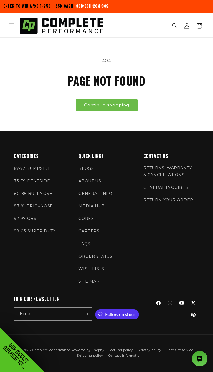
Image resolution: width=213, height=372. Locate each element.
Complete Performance (51, 350)
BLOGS (86, 168)
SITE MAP (89, 281)
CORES (86, 218)
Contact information (125, 356)
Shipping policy (90, 356)
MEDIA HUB (91, 206)
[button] (12, 26)
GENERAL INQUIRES (165, 187)
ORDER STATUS (95, 256)
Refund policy (121, 350)
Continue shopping (106, 105)
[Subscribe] (86, 314)
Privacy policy (149, 350)
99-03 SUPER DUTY (35, 231)
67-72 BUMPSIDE (32, 168)
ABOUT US (89, 180)
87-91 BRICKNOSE (33, 206)
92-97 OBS (25, 218)
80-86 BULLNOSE (33, 193)
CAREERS (88, 231)
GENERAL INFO (95, 193)
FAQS (84, 243)
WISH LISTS (91, 268)
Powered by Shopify (88, 350)
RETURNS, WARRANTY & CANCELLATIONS (167, 171)
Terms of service (180, 350)
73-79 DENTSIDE (32, 180)
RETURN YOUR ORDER (168, 199)
